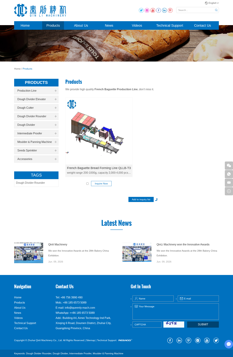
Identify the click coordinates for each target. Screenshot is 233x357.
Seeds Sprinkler (27, 150)
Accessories (24, 159)
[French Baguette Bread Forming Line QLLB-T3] (98, 131)
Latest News (116, 223)
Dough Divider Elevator (31, 99)
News (109, 25)
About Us (81, 25)
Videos (137, 25)
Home (25, 25)
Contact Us (202, 25)
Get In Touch (141, 286)
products (36, 82)
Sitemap (90, 340)
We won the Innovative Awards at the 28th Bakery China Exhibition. (78, 253)
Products (53, 25)
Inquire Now (101, 183)
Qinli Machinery (57, 244)
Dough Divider (26, 124)
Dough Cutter (25, 107)
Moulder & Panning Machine (34, 141)
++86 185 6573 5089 (82, 312)
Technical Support (169, 25)
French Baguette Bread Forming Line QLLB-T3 (99, 168)
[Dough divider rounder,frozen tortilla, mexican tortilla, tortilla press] (28, 253)
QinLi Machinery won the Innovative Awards (183, 244)
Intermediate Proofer (29, 133)
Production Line (27, 90)
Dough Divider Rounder (31, 116)
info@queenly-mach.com (80, 307)
